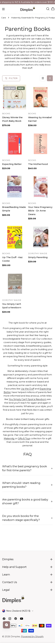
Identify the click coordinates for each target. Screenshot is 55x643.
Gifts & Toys (24, 438)
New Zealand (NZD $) (18, 610)
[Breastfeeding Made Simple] (14, 186)
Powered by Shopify (32, 636)
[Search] (48, 9)
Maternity (9, 438)
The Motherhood (38, 164)
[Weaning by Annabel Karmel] (40, 97)
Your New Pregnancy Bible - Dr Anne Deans (40, 211)
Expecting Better (12, 164)
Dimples (15, 636)
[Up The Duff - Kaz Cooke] (14, 237)
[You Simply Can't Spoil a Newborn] (14, 283)
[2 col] (50, 78)
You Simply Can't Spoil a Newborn (27, 399)
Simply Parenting (38, 257)
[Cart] (53, 9)
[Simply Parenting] (40, 237)
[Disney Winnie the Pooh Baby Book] (14, 97)
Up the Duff (27, 388)
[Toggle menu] (3, 9)
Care (3, 17)
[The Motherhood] (40, 143)
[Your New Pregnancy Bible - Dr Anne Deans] (40, 186)
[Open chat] (6, 624)
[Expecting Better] (14, 143)
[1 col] (43, 78)
